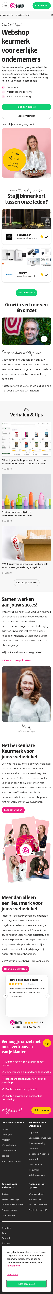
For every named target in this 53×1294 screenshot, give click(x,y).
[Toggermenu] (5, 5)
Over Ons (6, 1228)
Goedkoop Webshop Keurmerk (39, 1157)
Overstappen (8, 1215)
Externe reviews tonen (12, 1204)
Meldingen (7, 1134)
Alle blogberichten (26, 582)
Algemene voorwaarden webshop (40, 1135)
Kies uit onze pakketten (17, 660)
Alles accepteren (26, 1283)
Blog (4, 1233)
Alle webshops (26, 292)
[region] (26, 699)
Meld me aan (41, 1110)
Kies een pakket (27, 107)
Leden (5, 1129)
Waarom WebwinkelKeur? (10, 1142)
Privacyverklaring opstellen (37, 1146)
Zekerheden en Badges (9, 1153)
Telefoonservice (37, 1175)
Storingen (6, 1243)
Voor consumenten (11, 1161)
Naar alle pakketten (15, 969)
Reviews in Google (10, 1199)
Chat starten (36, 1210)
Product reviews (9, 1210)
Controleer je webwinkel (35, 1167)
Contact (6, 1238)
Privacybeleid (13, 1265)
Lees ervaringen (26, 115)
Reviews (5, 1194)
